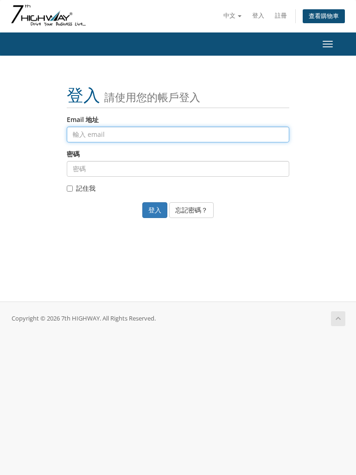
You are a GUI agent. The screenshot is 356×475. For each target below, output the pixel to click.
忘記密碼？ (191, 209)
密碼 (73, 153)
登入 (258, 15)
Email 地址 (83, 119)
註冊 (281, 15)
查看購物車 (324, 16)
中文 (230, 15)
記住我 (85, 188)
